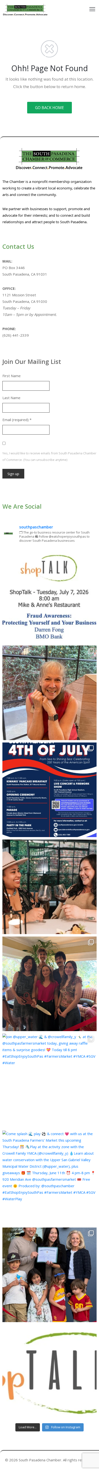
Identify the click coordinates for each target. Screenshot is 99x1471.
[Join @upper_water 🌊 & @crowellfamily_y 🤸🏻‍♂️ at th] (49, 1081)
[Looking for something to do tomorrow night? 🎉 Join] (49, 887)
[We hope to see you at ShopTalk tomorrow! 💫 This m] (49, 1372)
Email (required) (16, 419)
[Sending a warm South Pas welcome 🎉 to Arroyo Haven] (49, 1275)
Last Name (11, 397)
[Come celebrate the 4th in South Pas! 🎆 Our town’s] (49, 789)
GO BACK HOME (49, 107)
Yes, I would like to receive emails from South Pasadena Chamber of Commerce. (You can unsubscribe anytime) (49, 456)
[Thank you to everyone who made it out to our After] (49, 692)
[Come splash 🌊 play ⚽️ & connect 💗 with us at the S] (49, 1178)
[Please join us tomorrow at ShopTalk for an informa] (49, 595)
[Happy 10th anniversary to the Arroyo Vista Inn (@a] (49, 984)
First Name (11, 375)
